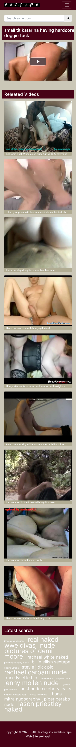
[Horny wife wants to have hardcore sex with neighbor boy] (38, 358)
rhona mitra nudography (33, 696)
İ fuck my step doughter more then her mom (30, 270)
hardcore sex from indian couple (24, 560)
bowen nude (47, 678)
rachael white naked (47, 657)
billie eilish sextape (51, 661)
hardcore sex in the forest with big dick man (30, 502)
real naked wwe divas (31, 642)
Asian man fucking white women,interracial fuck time (35, 444)
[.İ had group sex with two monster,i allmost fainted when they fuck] (38, 184)
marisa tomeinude (39, 694)
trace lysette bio (21, 677)
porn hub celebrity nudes (16, 662)
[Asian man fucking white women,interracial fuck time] (38, 417)
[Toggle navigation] (67, 5)
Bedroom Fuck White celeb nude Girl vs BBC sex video (36, 153)
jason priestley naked (33, 706)
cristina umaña (11, 667)
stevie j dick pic (37, 667)
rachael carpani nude (35, 672)
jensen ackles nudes (14, 641)
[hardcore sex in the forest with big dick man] (38, 475)
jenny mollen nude (32, 683)
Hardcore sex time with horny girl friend (28, 328)
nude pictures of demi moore (29, 650)
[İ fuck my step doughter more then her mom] (38, 242)
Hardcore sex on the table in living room (28, 618)
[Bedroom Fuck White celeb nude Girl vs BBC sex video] (38, 126)
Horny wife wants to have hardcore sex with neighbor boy (38, 386)
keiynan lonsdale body (15, 694)
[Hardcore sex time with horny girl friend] (38, 300)
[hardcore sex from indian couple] (38, 533)
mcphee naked (63, 678)
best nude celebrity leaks (45, 688)
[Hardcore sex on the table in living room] (38, 591)
